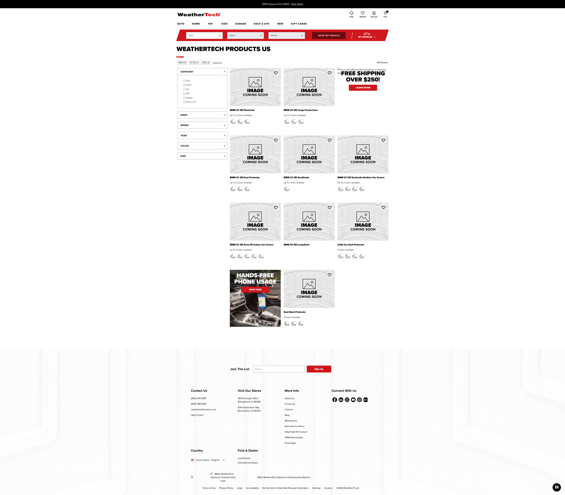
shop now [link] (255, 289)
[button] (362, 14)
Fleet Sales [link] (290, 443)
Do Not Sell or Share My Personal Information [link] (285, 488)
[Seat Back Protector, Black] (287, 323)
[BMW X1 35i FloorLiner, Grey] (247, 122)
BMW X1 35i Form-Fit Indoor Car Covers (251, 245)
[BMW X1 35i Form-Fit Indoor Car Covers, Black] (233, 256)
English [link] (215, 460)
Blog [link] (287, 415)
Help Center (197, 415)
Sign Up (319, 369)
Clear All (217, 62)
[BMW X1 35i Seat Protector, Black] (233, 189)
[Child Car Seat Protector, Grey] (362, 256)
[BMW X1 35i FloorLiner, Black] (233, 122)
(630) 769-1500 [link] (198, 404)
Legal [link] (239, 488)
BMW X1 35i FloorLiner (242, 110)
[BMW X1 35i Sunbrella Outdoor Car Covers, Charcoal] (341, 189)
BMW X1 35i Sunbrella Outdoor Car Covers (361, 177)
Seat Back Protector (295, 312)
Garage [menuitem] (240, 23)
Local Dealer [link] (244, 458)
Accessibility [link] (252, 488)
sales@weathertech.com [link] (203, 409)
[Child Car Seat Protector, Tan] (355, 256)
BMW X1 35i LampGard (296, 245)
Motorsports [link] (291, 420)
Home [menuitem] (196, 23)
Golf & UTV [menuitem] (262, 23)
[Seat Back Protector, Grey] (301, 323)
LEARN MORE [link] (363, 87)
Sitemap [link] (316, 488)
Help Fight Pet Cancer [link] (296, 432)
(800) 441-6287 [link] (198, 398)
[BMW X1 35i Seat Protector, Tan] (240, 189)
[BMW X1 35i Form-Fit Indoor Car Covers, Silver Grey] (254, 256)
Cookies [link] (328, 488)
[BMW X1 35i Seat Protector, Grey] (247, 189)
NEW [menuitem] (280, 23)
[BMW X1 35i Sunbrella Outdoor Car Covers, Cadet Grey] (362, 189)
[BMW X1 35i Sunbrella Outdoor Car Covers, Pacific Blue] (348, 189)
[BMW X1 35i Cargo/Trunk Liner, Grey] (301, 122)
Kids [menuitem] (224, 23)
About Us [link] (289, 398)
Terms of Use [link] (209, 488)
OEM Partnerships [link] (294, 437)
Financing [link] (290, 404)
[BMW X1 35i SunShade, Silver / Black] (287, 189)
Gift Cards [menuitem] (299, 23)
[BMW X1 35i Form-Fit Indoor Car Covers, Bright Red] (247, 256)
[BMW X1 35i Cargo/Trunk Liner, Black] (287, 122)
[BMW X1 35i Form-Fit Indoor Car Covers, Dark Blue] (240, 256)
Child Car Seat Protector (351, 245)
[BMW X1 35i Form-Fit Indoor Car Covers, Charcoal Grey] (261, 256)
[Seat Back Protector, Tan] (294, 323)
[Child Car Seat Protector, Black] (341, 256)
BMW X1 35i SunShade (296, 177)
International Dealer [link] (248, 462)
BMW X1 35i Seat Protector (245, 177)
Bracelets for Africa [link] (294, 426)
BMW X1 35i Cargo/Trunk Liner (301, 110)
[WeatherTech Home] (199, 14)
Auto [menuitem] (181, 23)
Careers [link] (289, 409)
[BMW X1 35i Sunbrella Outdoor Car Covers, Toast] (355, 189)
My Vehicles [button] (365, 37)
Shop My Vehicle (329, 35)
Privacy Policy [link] (226, 488)
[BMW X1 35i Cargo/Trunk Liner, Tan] (294, 122)
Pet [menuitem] (210, 23)
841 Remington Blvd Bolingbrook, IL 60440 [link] (249, 400)
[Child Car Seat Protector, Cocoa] (348, 256)
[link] (334, 399)
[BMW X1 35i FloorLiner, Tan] (240, 122)
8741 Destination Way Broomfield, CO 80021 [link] (249, 409)
